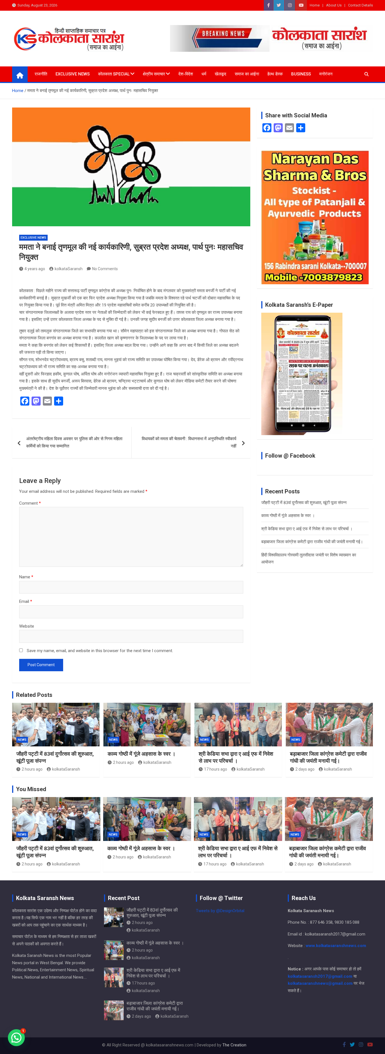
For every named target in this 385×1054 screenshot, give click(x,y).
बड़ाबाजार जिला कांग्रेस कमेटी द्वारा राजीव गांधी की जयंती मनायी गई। (312, 541)
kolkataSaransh (69, 269)
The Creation (234, 1045)
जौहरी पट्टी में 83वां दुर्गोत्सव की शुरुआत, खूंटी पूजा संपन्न (304, 502)
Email (25, 601)
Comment (30, 503)
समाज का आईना (247, 74)
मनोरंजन (326, 74)
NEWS (22, 740)
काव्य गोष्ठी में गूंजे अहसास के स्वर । (288, 515)
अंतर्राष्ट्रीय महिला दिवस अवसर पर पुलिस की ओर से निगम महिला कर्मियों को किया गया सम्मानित (74, 442)
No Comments (105, 269)
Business (301, 74)
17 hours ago (215, 769)
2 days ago (305, 769)
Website (26, 626)
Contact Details (360, 5)
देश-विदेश (185, 74)
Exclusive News (73, 74)
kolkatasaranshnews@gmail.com (320, 983)
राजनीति (41, 74)
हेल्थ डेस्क (275, 74)
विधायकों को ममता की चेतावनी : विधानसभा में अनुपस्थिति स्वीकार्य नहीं (189, 442)
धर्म (204, 74)
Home (315, 5)
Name (26, 576)
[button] (16, 1037)
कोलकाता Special (114, 74)
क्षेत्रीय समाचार (154, 74)
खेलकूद (220, 74)
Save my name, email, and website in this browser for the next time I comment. (100, 650)
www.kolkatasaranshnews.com (336, 945)
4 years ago (35, 269)
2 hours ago (32, 769)
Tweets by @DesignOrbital (220, 910)
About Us (334, 5)
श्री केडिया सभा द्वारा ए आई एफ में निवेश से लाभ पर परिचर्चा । (307, 528)
